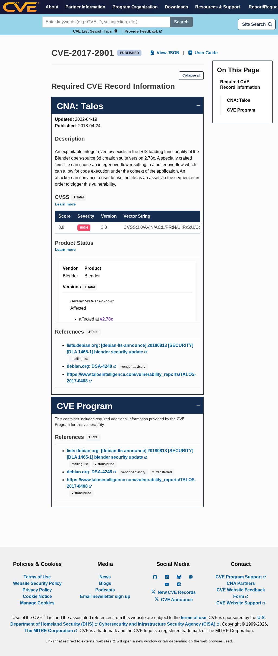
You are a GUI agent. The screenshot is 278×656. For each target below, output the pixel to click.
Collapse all (191, 75)
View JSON (167, 52)
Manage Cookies (37, 603)
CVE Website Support (239, 603)
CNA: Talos (238, 100)
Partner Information (85, 7)
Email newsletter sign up (105, 596)
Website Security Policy (37, 583)
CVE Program (241, 110)
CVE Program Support (239, 577)
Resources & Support (217, 7)
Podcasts (105, 590)
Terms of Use (37, 577)
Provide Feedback (142, 31)
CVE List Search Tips (92, 31)
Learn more (65, 204)
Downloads (176, 7)
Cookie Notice (37, 596)
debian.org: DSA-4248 (90, 366)
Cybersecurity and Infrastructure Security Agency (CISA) (157, 624)
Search (181, 22)
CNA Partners (241, 583)
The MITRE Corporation (49, 630)
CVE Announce (176, 599)
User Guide (206, 52)
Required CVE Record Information (240, 85)
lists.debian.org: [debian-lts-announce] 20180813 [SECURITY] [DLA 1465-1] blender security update (130, 348)
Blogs (105, 583)
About (52, 7)
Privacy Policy (37, 590)
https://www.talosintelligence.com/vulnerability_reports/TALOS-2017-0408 (131, 377)
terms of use (193, 617)
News (105, 577)
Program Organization (135, 7)
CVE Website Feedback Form (241, 593)
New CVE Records (176, 592)
